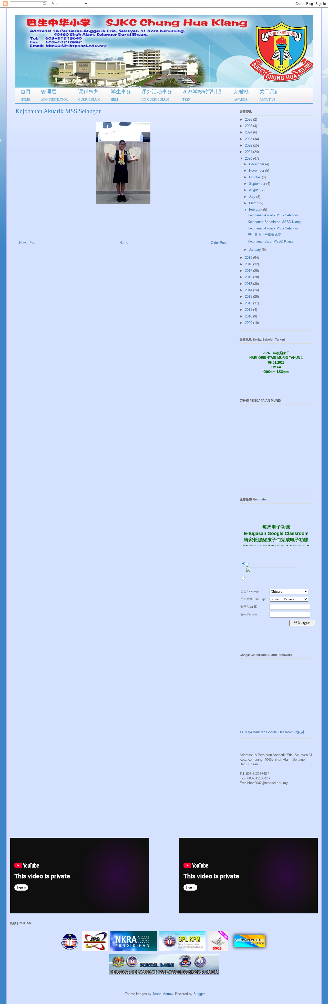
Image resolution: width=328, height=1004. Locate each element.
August (255, 190)
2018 (249, 264)
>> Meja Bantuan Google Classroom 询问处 (272, 732)
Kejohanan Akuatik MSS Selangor (273, 215)
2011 (249, 310)
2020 (249, 158)
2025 (249, 126)
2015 (249, 284)
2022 (249, 145)
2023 (249, 139)
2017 (249, 271)
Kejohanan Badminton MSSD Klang (274, 222)
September (257, 184)
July (252, 197)
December (257, 164)
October (255, 177)
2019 (249, 257)
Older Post (219, 243)
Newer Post (27, 243)
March (254, 203)
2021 (249, 152)
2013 (249, 296)
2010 (249, 316)
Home (123, 243)
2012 (249, 303)
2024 (249, 132)
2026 (249, 119)
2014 (249, 290)
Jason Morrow (162, 994)
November (257, 170)
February (256, 209)
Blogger (198, 994)
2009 (249, 323)
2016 (249, 277)
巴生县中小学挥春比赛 (264, 235)
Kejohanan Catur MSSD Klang (270, 241)
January (255, 250)
